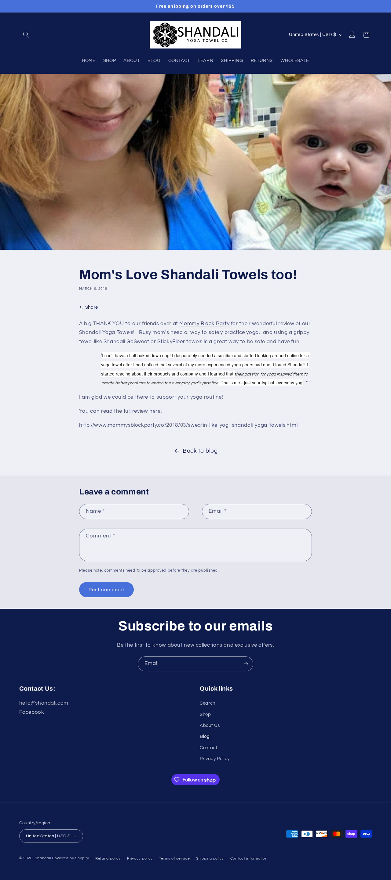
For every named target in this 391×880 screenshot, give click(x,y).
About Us (210, 725)
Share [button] (91, 307)
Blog (205, 737)
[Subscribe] (246, 663)
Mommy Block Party (204, 323)
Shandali (43, 858)
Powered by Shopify (70, 858)
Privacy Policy (215, 758)
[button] (26, 35)
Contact (208, 747)
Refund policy (108, 858)
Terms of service (174, 858)
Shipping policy (210, 858)
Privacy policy (140, 858)
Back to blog (200, 451)
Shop (205, 714)
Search (207, 703)
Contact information (249, 858)
